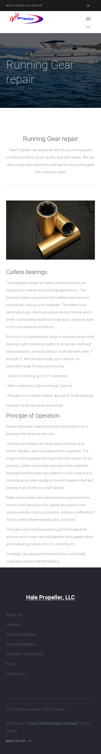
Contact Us (15, 673)
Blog (10, 664)
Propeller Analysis (21, 634)
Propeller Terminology (25, 654)
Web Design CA (18, 723)
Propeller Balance (21, 644)
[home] (24, 18)
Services (13, 624)
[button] (88, 18)
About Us (14, 615)
